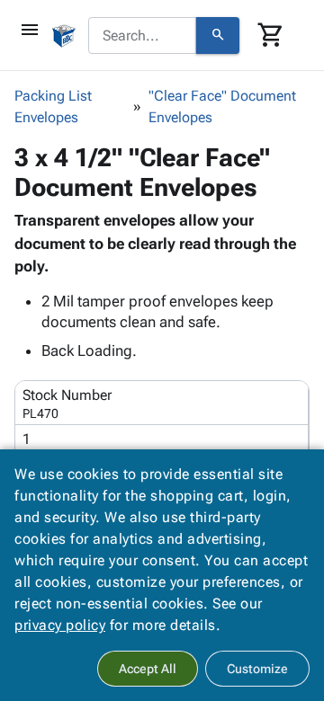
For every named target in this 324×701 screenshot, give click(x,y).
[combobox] (142, 36)
